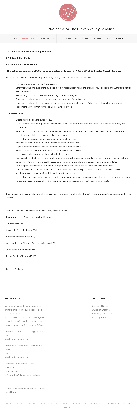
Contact (108, 39)
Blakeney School (100, 317)
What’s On (96, 39)
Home (16, 39)
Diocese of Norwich (101, 306)
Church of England (101, 310)
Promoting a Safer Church (104, 313)
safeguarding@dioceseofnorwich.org (22, 375)
